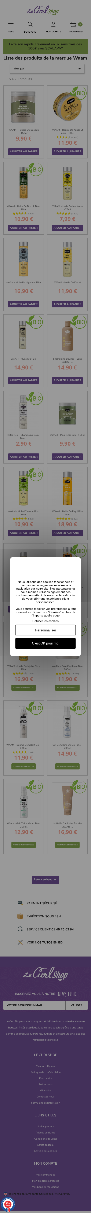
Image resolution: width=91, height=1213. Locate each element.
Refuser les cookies (45, 620)
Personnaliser (45, 630)
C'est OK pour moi (45, 643)
